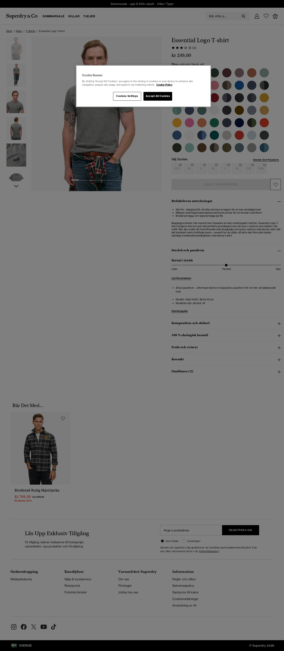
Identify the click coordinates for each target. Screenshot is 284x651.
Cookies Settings (127, 96)
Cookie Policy (164, 84)
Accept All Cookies (158, 96)
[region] (143, 86)
